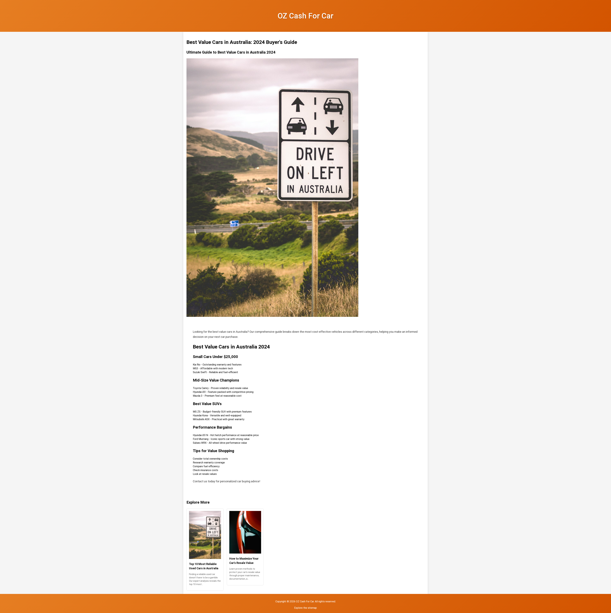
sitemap (312, 607)
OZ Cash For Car (305, 15)
